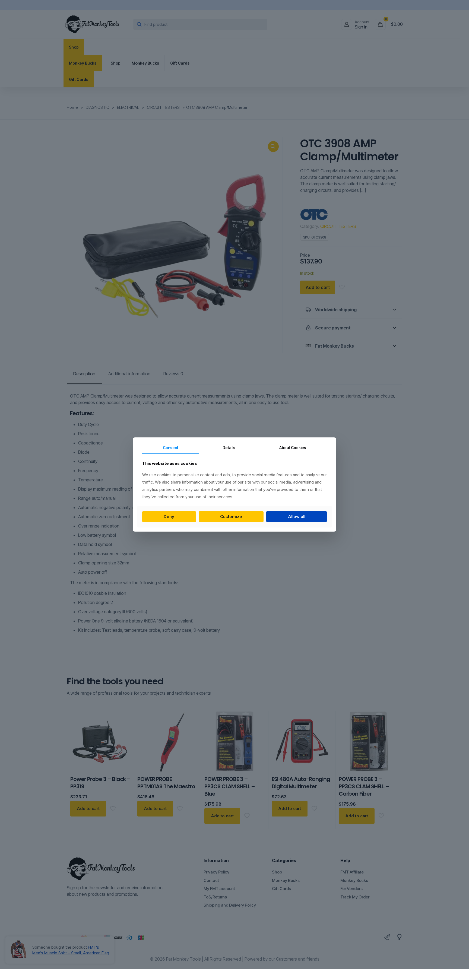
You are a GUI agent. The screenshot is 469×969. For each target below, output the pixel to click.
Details (229, 447)
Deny (169, 516)
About (292, 447)
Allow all (296, 516)
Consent (170, 447)
